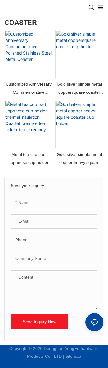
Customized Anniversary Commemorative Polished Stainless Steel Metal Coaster (29, 89)
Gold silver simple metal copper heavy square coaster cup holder (79, 159)
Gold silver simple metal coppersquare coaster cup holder (79, 89)
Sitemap (73, 356)
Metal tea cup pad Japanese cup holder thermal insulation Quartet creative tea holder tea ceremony (29, 159)
